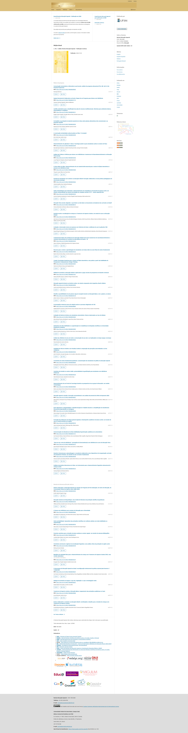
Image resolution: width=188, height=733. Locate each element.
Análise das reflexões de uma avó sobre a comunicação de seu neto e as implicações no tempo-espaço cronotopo (82, 338)
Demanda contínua (99, 22)
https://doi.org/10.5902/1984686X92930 (66, 135)
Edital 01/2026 (62, 32)
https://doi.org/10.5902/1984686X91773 (66, 100)
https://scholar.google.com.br (74, 655)
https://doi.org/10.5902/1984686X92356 (66, 157)
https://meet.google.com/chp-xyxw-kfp (78, 729)
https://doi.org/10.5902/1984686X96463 (66, 386)
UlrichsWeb (119, 105)
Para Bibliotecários (121, 74)
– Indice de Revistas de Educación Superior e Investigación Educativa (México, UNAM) (79, 648)
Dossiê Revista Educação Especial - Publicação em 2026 (67, 16)
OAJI (118, 89)
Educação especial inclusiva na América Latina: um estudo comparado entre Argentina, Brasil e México (80, 283)
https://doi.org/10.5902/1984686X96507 (66, 582)
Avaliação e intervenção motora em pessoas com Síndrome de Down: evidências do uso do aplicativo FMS (80, 227)
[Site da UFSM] (122, 22)
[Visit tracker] (117, 115)
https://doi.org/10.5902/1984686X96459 (66, 411)
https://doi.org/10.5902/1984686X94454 (66, 491)
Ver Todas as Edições (58, 614)
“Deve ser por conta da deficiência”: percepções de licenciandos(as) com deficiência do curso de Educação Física (82, 442)
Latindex (119, 102)
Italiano (119, 58)
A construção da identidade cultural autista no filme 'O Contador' (70, 133)
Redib (118, 87)
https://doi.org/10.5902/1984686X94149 (66, 295)
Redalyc (119, 85)
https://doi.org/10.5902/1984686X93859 (66, 329)
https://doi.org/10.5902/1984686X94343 (66, 241)
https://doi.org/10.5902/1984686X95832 (66, 339)
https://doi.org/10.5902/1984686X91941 (66, 274)
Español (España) (121, 56)
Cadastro (130, 1)
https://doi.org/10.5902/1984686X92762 (66, 216)
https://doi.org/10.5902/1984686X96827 (66, 397)
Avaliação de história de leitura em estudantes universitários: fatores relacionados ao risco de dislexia (79, 315)
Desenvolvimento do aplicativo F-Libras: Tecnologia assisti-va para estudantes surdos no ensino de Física (80, 143)
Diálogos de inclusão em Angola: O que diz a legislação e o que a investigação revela (75, 580)
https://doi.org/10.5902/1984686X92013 (66, 444)
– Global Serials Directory (66, 652)
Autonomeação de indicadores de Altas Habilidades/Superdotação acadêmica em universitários (78, 432)
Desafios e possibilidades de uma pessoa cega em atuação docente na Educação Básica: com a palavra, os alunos (82, 294)
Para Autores (119, 72)
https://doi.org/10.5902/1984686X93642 (66, 182)
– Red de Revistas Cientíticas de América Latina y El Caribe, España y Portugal (80, 638)
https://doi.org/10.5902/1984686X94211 (66, 112)
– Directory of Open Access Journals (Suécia (70, 636)
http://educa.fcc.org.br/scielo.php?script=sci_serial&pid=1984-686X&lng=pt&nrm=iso (82, 642)
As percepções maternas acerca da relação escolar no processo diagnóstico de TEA (74, 304)
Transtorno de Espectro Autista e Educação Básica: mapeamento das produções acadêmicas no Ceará (79, 591)
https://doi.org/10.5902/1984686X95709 (66, 545)
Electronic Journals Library (64, 646)
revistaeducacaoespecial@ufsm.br (65, 702)
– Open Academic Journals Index (67, 641)
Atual (52, 9)
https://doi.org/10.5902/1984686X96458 (66, 456)
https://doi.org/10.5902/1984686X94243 (66, 251)
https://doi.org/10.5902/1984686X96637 (66, 571)
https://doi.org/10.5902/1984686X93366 (66, 170)
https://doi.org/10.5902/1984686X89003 (66, 89)
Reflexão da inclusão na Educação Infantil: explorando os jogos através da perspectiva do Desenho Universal (81, 272)
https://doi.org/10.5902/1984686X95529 (66, 374)
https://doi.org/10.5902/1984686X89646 (66, 362)
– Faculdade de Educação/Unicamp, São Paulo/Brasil (72, 645)
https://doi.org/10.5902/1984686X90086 (66, 593)
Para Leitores (119, 69)
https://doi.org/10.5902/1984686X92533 (66, 501)
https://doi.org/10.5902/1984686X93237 (66, 559)
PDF (57, 94)
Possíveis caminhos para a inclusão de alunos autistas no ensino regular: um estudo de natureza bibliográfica (81, 533)
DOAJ (118, 83)
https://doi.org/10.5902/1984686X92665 (66, 317)
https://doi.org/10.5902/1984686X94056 (66, 285)
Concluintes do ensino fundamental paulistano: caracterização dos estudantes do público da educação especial (82, 360)
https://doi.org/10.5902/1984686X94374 (66, 229)
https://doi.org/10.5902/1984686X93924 (66, 352)
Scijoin (118, 107)
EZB (118, 98)
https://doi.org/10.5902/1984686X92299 (66, 145)
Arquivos (58, 9)
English (118, 54)
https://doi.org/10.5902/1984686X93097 (66, 263)
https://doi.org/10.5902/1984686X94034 (66, 124)
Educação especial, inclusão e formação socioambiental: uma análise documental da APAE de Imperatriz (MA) (81, 395)
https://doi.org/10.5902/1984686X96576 (66, 423)
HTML (63, 94)
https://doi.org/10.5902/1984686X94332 (66, 194)
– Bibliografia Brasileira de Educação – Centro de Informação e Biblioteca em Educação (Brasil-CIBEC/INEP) (84, 643)
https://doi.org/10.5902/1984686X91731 (66, 433)
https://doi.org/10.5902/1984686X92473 (66, 535)
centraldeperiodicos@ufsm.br (64, 726)
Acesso (135, 1)
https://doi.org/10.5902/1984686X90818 (66, 524)
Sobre (70, 9)
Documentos (79, 9)
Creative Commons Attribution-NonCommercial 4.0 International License (101, 706)
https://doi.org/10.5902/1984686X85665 (66, 512)
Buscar (134, 9)
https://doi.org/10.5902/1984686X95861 (66, 605)
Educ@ (118, 91)
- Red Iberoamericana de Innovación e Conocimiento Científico (75, 639)
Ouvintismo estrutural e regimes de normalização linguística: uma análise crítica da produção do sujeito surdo (82, 544)
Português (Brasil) (121, 61)
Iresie (118, 100)
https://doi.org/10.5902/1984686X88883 (66, 306)
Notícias (65, 9)
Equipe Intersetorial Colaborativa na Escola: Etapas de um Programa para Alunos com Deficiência (78, 98)
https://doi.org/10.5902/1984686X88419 (66, 204)
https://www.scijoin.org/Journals (69, 654)
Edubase (119, 96)
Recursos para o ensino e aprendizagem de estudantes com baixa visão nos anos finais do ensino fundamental (82, 250)
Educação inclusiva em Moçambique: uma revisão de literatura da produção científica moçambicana (79, 499)
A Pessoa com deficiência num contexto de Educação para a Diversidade (72, 510)
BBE (118, 94)
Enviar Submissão (122, 29)
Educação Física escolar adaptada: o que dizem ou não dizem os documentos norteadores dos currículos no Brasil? (83, 203)
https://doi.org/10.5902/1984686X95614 (66, 468)
